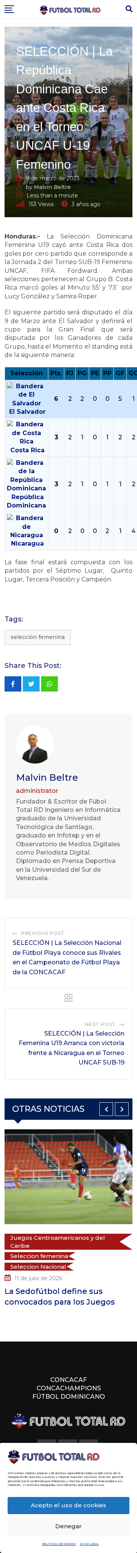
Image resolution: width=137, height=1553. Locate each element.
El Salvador (27, 411)
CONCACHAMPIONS (69, 1388)
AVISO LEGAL (89, 1544)
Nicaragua (27, 543)
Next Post (100, 1024)
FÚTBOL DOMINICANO (68, 1396)
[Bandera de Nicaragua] (26, 526)
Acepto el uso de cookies (68, 1505)
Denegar (68, 1526)
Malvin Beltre (52, 187)
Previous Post (43, 933)
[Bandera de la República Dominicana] (26, 475)
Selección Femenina (38, 637)
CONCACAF (68, 1379)
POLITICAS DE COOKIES (59, 1544)
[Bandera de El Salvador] (26, 394)
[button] (106, 1109)
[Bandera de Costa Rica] (26, 432)
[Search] (129, 9)
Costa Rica (27, 450)
